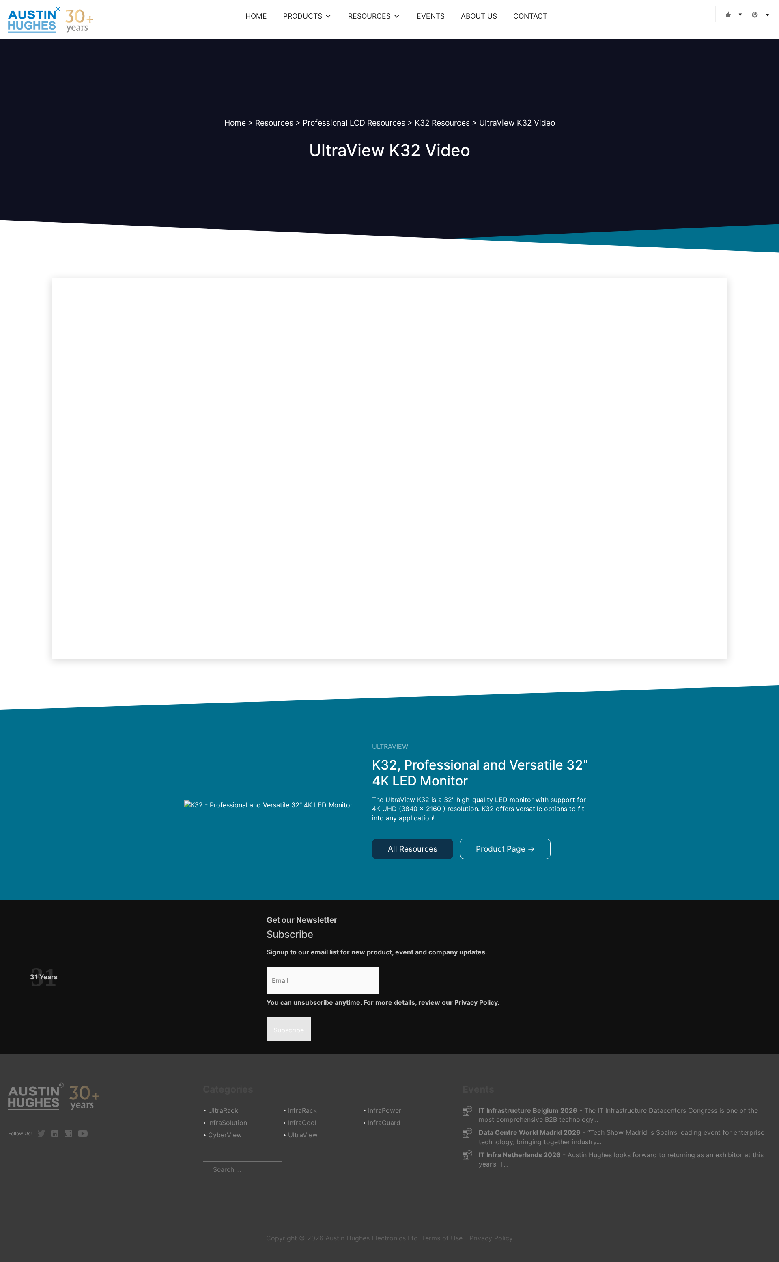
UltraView (303, 1135)
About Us (479, 16)
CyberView (225, 1135)
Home (256, 16)
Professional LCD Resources (354, 123)
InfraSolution (227, 1123)
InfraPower (384, 1110)
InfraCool (302, 1123)
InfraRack (302, 1110)
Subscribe (288, 1030)
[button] (732, 14)
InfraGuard (384, 1123)
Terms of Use (442, 1238)
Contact (530, 16)
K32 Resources (442, 123)
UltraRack (223, 1110)
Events (431, 16)
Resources (369, 16)
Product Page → (505, 849)
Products (302, 16)
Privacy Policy (491, 1238)
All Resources (412, 849)
